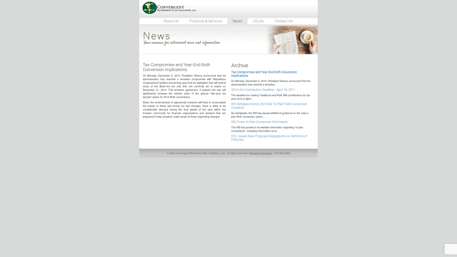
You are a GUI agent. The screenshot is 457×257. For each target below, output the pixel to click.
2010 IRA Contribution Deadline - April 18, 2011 (263, 90)
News (237, 21)
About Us (171, 21)
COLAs (258, 21)
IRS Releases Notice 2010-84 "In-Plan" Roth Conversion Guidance (269, 105)
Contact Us (284, 21)
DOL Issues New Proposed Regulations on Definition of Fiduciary (269, 138)
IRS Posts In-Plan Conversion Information (259, 122)
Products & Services (205, 21)
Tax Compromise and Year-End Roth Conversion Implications (264, 73)
